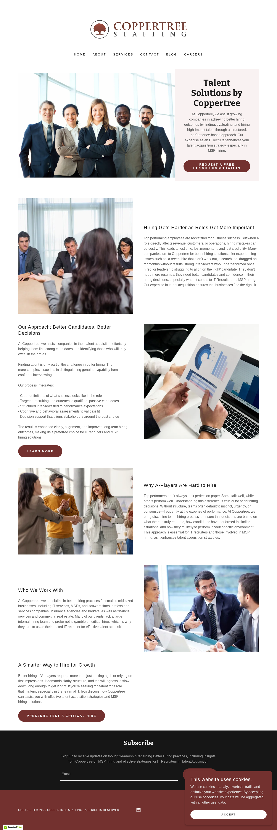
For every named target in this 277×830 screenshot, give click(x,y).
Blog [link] (171, 54)
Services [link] (123, 54)
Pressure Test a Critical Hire (61, 715)
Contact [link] (149, 54)
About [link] (99, 54)
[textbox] (118, 774)
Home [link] (80, 54)
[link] (138, 29)
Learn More (40, 451)
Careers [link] (193, 54)
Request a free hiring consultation (217, 166)
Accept (228, 814)
